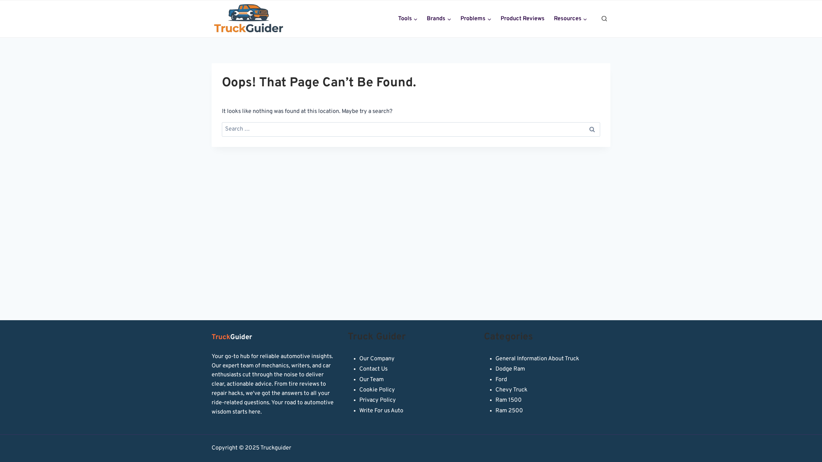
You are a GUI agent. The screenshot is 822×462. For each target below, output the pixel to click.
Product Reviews (523, 18)
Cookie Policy (377, 390)
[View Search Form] (604, 19)
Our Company (377, 359)
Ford (501, 379)
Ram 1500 (508, 400)
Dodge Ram (510, 369)
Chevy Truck (511, 390)
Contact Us (373, 369)
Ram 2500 (509, 411)
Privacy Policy (377, 400)
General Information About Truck (537, 359)
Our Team (371, 379)
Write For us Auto (381, 411)
